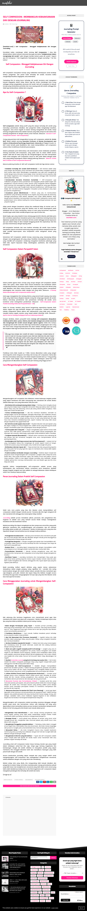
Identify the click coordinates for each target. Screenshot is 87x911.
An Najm (68, 295)
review (48, 901)
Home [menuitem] (9, 8)
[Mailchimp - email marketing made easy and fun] (80, 902)
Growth (75, 41)
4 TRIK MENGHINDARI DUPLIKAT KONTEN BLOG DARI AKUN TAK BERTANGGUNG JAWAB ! (18, 888)
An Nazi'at (75, 295)
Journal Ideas (34, 881)
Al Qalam (62, 293)
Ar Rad (67, 298)
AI (42, 867)
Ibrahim (62, 307)
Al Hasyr (62, 281)
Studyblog (34, 892)
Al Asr (67, 276)
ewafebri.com (71, 218)
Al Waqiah (69, 293)
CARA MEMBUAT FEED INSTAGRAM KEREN (18, 857)
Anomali (48, 870)
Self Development (40, 779)
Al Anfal (62, 276)
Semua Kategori (67, 38)
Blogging (33, 872)
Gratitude (68, 41)
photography (43, 898)
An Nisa (61, 298)
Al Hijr (67, 281)
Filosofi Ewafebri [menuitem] (35, 8)
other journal (19, 779)
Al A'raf (77, 270)
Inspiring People (42, 878)
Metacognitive (35, 884)
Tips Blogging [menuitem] (48, 8)
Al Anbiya (74, 273)
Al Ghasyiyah (70, 279)
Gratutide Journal (17, 660)
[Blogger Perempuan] (76, 320)
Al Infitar (73, 281)
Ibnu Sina (33, 878)
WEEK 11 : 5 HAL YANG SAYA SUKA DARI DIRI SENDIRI (18, 880)
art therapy (46, 892)
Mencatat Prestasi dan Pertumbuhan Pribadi (21, 681)
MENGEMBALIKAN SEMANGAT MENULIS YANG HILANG (17, 873)
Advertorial (34, 870)
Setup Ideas (46, 889)
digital (42, 895)
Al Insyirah (62, 284)
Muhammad (75, 307)
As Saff (73, 298)
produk (51, 898)
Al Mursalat (73, 290)
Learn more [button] (54, 908)
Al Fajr (80, 276)
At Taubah (78, 301)
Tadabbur (66, 310)
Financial (40, 875)
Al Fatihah (62, 279)
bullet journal (34, 895)
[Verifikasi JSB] (66, 330)
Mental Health (8, 779)
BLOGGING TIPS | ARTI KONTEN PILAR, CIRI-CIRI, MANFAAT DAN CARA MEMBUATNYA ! (17, 865)
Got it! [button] (81, 908)
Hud (76, 304)
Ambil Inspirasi (71, 61)
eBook (47, 895)
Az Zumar (62, 304)
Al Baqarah (74, 276)
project (42, 901)
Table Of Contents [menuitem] (79, 8)
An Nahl (62, 295)
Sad (61, 310)
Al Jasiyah (75, 284)
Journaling (7, 518)
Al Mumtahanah (64, 290)
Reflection (77, 38)
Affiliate (41, 870)
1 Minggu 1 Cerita (35, 867)
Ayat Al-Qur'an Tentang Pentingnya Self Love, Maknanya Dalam (22, 315)
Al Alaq (61, 273)
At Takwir (70, 301)
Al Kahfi (61, 287)
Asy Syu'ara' (63, 301)
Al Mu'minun (76, 287)
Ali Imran (76, 293)
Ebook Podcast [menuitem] (59, 8)
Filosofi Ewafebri (49, 872)
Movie (49, 884)
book (53, 892)
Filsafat (33, 875)
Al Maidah (68, 287)
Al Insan (80, 281)
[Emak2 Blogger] (76, 330)
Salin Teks (71, 66)
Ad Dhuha (70, 270)
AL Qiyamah (63, 270)
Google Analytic (48, 875)
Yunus (73, 310)
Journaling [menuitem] (16, 8)
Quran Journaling (35, 887)
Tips (40, 892)
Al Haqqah (78, 279)
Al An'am (67, 273)
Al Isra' (69, 284)
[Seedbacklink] (66, 320)
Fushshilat (69, 304)
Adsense (47, 867)
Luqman (68, 307)
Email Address (65, 894)
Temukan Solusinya (72, 877)
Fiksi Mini (40, 872)
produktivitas (34, 901)
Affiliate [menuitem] (68, 8)
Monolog (43, 884)
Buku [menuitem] (24, 8)
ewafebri (6, 24)
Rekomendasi (29, 779)
